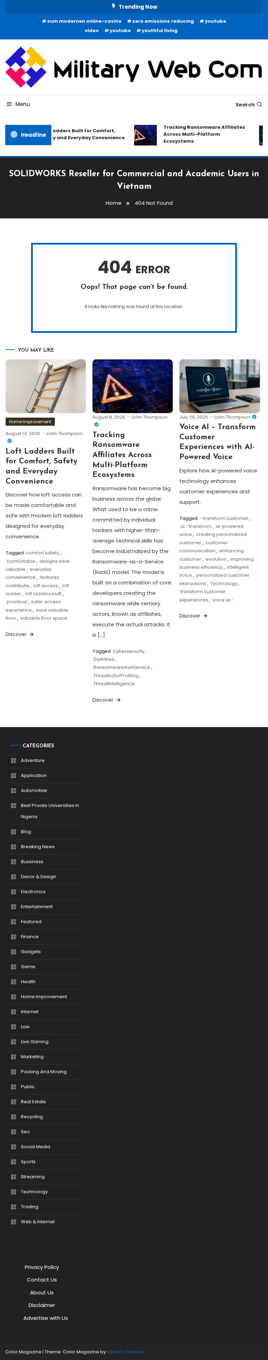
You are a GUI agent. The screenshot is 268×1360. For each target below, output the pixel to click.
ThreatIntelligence (114, 683)
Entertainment (37, 906)
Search (245, 104)
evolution (216, 559)
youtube (120, 30)
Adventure (33, 760)
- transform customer (224, 518)
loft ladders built (43, 593)
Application (34, 775)
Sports (28, 1161)
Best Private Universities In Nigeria (50, 811)
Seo (25, 1131)
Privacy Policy (42, 1267)
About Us (42, 1292)
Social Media (35, 1146)
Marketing (32, 1056)
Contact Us (42, 1279)
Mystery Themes (125, 1351)
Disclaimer (42, 1305)
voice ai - (222, 600)
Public (28, 1086)
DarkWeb (104, 659)
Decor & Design (38, 876)
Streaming (33, 1176)
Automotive (34, 790)
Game (28, 966)
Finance (30, 936)
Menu (22, 104)
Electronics (33, 891)
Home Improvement (30, 422)
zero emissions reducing (163, 21)
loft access (45, 585)
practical (17, 601)
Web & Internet (38, 1221)
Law (25, 1026)
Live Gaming (35, 1041)
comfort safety (42, 553)
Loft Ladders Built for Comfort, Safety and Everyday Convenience (78, 134)
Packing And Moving (44, 1071)
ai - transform (195, 526)
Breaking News (38, 846)
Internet (29, 1011)
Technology (223, 583)
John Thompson (232, 417)
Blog (26, 831)
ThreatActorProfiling (116, 675)
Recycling (32, 1116)
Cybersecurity (128, 651)
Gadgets (31, 951)
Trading (29, 1206)
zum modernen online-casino (84, 21)
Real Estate (33, 1101)
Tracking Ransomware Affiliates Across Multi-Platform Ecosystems (201, 134)
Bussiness (32, 861)
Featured (31, 921)
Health (28, 981)
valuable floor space (43, 618)
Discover (17, 634)
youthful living (160, 30)
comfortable (21, 561)
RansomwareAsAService (122, 667)
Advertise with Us (45, 1318)
